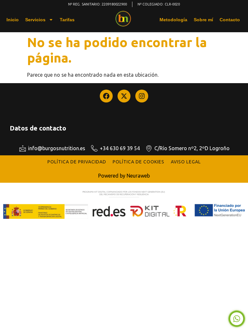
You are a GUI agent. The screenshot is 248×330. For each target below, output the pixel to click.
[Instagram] (141, 96)
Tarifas (67, 19)
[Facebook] (106, 96)
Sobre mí (203, 19)
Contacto (230, 19)
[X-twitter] (124, 96)
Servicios (35, 19)
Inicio (12, 19)
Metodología (173, 19)
